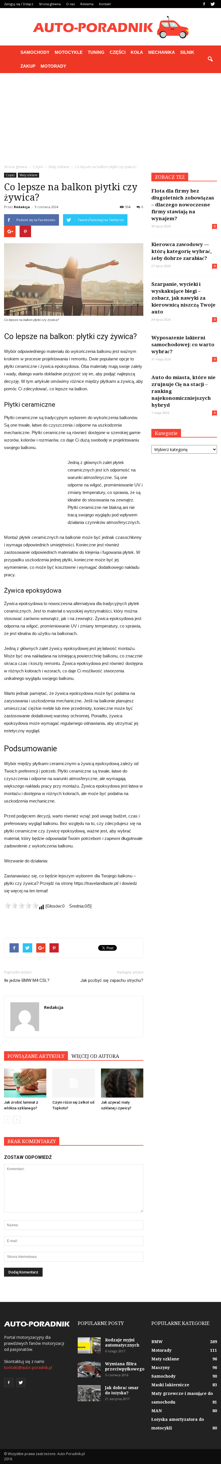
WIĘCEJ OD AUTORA (95, 1056)
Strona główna (50, 4)
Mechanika (161, 52)
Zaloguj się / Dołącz (18, 4)
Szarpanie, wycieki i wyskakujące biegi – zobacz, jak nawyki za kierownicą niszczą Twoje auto (183, 298)
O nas (70, 4)
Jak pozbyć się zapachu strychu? (111, 980)
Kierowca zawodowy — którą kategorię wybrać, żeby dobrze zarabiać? (181, 251)
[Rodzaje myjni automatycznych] (89, 1345)
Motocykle (69, 52)
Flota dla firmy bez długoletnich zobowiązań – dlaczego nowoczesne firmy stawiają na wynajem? (182, 204)
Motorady (53, 66)
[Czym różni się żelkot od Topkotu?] (73, 1083)
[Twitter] (212, 4)
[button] (210, 59)
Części (117, 52)
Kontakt (105, 4)
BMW (157, 1341)
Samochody (34, 52)
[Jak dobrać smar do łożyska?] (89, 1393)
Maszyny (160, 1367)
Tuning (96, 52)
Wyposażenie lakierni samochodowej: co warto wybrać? (182, 344)
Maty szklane (28, 175)
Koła (137, 52)
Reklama (87, 4)
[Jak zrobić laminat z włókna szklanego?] (25, 1083)
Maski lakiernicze (170, 1385)
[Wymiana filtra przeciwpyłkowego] (89, 1369)
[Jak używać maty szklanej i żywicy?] (122, 1083)
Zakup (27, 66)
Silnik (187, 52)
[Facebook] (204, 4)
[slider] (21, 905)
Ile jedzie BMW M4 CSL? (26, 980)
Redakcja (22, 207)
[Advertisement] (110, 116)
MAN (156, 1410)
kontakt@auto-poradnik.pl (28, 1367)
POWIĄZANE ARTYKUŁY (35, 1056)
